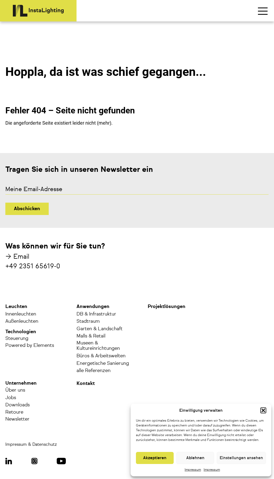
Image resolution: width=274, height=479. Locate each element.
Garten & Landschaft (100, 328)
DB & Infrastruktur (96, 314)
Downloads (17, 405)
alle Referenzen (94, 370)
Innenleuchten (20, 314)
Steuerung (16, 338)
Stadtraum (88, 321)
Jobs (10, 397)
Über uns (15, 390)
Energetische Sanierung (103, 363)
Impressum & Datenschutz (31, 445)
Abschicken (27, 208)
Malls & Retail (91, 336)
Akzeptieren (154, 458)
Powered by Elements (29, 345)
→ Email (17, 257)
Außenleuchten (21, 321)
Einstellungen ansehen (241, 458)
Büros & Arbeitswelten (101, 356)
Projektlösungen (166, 306)
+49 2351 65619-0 (32, 266)
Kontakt (86, 383)
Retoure (14, 412)
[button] (263, 410)
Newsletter (17, 419)
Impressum (193, 469)
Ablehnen (195, 458)
